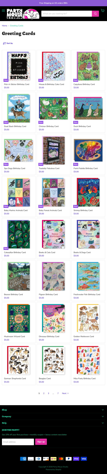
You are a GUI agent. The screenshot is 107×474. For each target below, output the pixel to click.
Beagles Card (45, 378)
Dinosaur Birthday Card (49, 336)
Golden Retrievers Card (84, 336)
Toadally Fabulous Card (49, 168)
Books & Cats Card (47, 252)
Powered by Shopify (53, 469)
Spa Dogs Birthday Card (14, 168)
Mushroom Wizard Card (14, 336)
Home (4, 26)
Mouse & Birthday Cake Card (51, 84)
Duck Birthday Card (82, 126)
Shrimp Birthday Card (83, 210)
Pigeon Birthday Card (48, 294)
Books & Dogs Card (82, 252)
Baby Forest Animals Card (50, 210)
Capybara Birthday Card (84, 84)
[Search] (95, 14)
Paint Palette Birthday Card (86, 168)
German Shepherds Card (15, 378)
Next (64, 393)
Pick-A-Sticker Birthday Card (16, 84)
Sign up (41, 441)
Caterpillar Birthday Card (15, 252)
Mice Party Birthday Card (85, 378)
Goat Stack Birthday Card (15, 126)
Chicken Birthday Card (49, 126)
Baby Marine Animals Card (16, 210)
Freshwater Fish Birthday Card (87, 294)
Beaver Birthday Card (13, 294)
